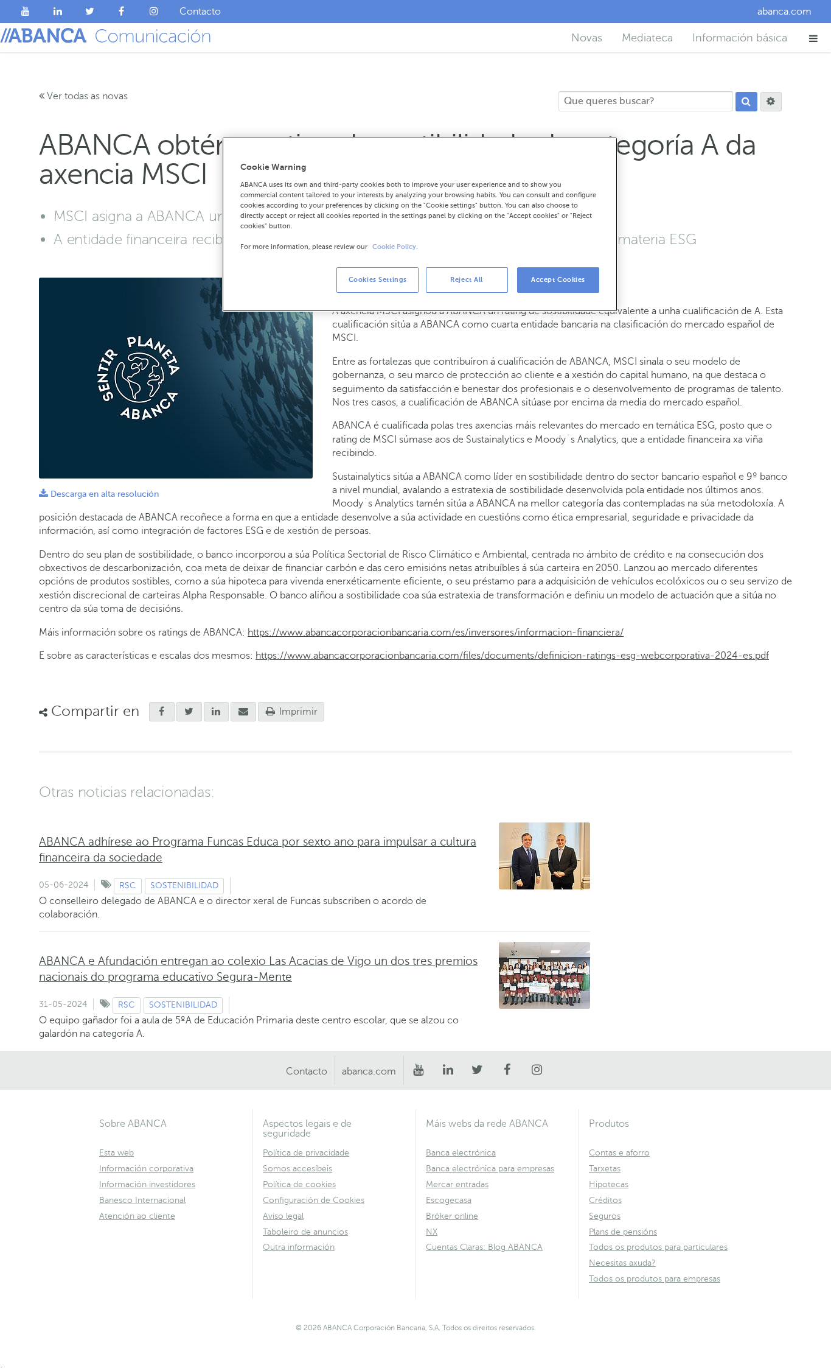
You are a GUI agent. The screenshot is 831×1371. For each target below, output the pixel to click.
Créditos (605, 1200)
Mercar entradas (457, 1184)
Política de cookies (299, 1184)
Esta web (116, 1152)
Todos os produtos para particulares (658, 1247)
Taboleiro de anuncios (305, 1231)
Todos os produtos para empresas (654, 1278)
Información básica (739, 38)
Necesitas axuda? (622, 1263)
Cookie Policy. (395, 247)
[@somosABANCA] (90, 11)
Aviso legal (283, 1216)
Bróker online (452, 1216)
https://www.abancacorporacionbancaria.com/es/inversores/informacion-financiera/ (436, 632)
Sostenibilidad (184, 885)
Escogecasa (448, 1200)
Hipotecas (608, 1184)
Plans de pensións (623, 1231)
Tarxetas (605, 1168)
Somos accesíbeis (297, 1168)
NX (431, 1231)
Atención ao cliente (137, 1216)
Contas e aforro (619, 1152)
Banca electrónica (461, 1152)
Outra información (299, 1247)
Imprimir (297, 711)
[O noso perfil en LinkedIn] (58, 11)
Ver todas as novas (86, 96)
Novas (586, 38)
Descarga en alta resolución (99, 494)
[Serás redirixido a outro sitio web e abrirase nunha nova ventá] (216, 711)
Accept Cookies (558, 280)
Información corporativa (146, 1168)
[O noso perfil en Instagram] (153, 11)
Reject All (466, 280)
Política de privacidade (306, 1152)
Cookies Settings (378, 280)
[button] (813, 38)
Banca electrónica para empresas (490, 1168)
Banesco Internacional (142, 1200)
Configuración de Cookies (313, 1200)
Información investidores (147, 1184)
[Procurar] (746, 101)
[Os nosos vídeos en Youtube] (26, 11)
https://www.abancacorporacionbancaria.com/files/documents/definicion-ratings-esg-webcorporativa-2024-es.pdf (512, 655)
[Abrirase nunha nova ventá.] (162, 711)
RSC (127, 885)
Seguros (605, 1216)
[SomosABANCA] (122, 11)
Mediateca (647, 38)
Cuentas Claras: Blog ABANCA (484, 1247)
